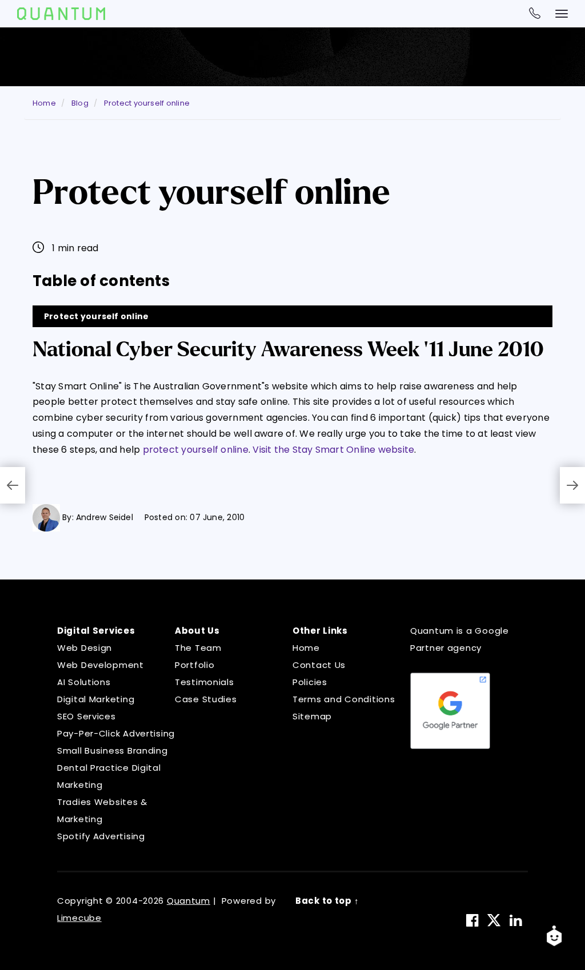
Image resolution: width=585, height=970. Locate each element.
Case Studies (206, 699)
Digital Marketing (95, 699)
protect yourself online (196, 449)
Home (306, 648)
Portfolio (194, 665)
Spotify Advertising (101, 836)
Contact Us (319, 665)
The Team (198, 648)
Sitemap (312, 716)
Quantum (188, 901)
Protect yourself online (96, 316)
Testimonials (204, 682)
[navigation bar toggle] (562, 14)
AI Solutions (84, 682)
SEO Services (86, 716)
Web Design (84, 648)
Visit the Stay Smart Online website (333, 449)
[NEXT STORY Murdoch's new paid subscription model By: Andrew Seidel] (572, 485)
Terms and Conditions (343, 699)
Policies (309, 682)
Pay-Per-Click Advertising (116, 733)
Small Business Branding (112, 750)
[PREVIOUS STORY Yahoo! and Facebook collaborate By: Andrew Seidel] (12, 485)
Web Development (100, 665)
